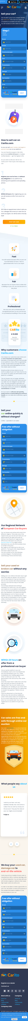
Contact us (5, 986)
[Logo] (14, 7)
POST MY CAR (14, 222)
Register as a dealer (8, 983)
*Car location (5, 78)
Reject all (14, 1019)
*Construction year (7, 52)
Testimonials (5, 1002)
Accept (24, 1017)
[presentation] (11, 844)
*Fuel (3, 58)
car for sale (10, 728)
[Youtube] (8, 990)
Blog (2, 1000)
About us (3, 998)
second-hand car (6, 542)
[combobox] (14, 61)
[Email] (19, 990)
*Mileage (4, 71)
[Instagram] (4, 990)
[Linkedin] (15, 990)
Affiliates (3, 1004)
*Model (4, 45)
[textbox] (14, 61)
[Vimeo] (23, 990)
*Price (3, 84)
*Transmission (6, 65)
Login (25, 7)
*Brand (4, 39)
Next (22, 93)
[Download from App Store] (12, 2)
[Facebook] (12, 990)
